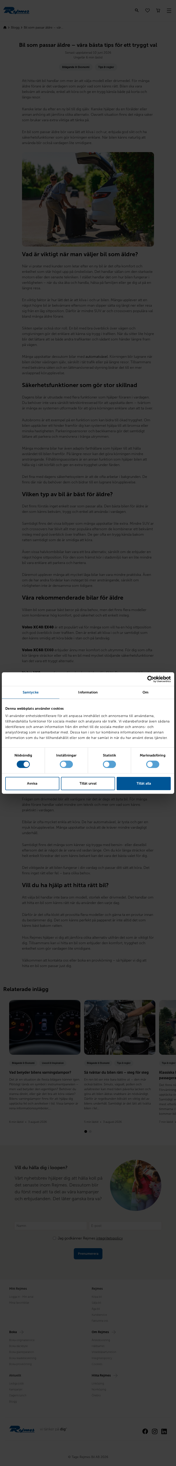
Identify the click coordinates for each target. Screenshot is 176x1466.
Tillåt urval (88, 783)
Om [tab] (145, 692)
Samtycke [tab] (30, 692)
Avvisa (32, 783)
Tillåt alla (144, 783)
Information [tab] (88, 692)
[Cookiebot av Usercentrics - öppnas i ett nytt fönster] (151, 679)
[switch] (66, 764)
